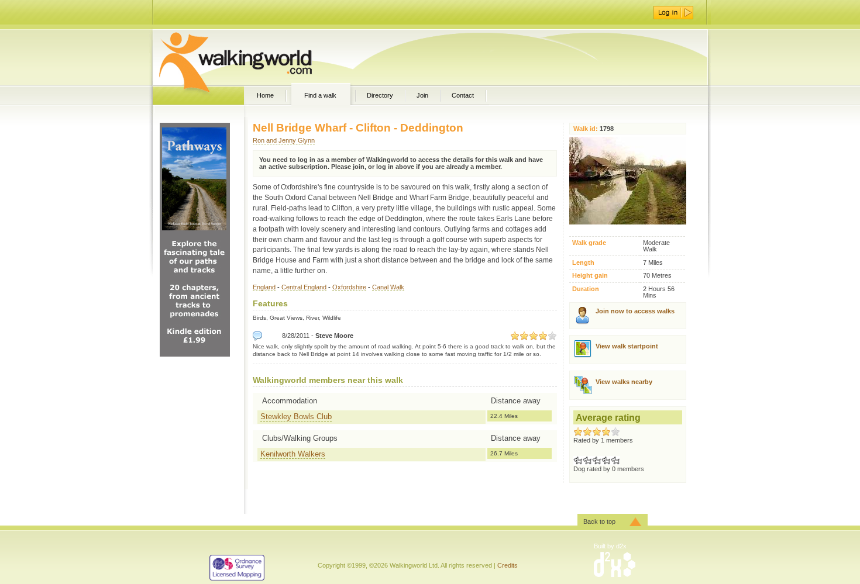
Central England (303, 287)
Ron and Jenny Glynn (284, 140)
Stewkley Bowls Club (296, 416)
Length (583, 263)
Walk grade (589, 243)
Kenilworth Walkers (292, 454)
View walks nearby (624, 381)
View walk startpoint (627, 346)
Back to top (599, 521)
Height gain (590, 275)
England (264, 287)
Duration (585, 289)
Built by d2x (610, 546)
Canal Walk (388, 287)
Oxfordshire (349, 287)
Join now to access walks (635, 311)
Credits (507, 565)
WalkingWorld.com (256, 57)
